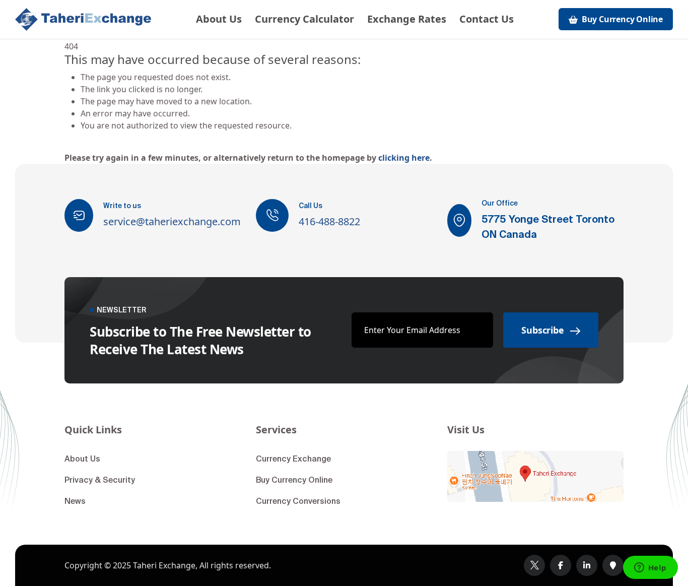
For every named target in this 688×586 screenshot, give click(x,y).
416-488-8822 (329, 221)
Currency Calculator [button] (304, 19)
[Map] (535, 476)
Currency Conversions (298, 500)
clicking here (404, 157)
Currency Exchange (293, 458)
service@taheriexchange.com (172, 221)
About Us (219, 19)
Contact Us (486, 19)
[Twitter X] (534, 565)
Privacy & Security (99, 479)
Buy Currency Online (294, 479)
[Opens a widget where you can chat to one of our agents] (650, 568)
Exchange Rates (406, 19)
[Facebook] (560, 565)
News (75, 500)
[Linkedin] (586, 565)
